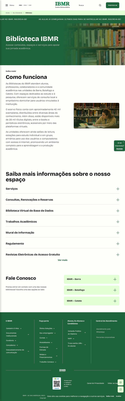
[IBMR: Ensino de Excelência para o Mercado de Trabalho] (62, 5)
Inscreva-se (112, 5)
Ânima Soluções (46, 328)
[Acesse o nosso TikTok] (18, 383)
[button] (121, 382)
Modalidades (45, 342)
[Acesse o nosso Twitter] (22, 383)
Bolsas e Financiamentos (46, 355)
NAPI (70, 338)
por (20, 5)
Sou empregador (46, 333)
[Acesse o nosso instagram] (11, 383)
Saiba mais (110, 396)
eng (25, 5)
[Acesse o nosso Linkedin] (15, 383)
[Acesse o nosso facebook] (7, 383)
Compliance (11, 345)
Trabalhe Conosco (47, 362)
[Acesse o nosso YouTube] (26, 383)
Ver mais (62, 260)
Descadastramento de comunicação (15, 351)
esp (30, 5)
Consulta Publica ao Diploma (74, 332)
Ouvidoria (10, 340)
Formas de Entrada (44, 348)
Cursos (42, 338)
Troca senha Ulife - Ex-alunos (75, 344)
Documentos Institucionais (11, 334)
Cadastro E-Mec (12, 328)
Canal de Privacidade (95, 383)
